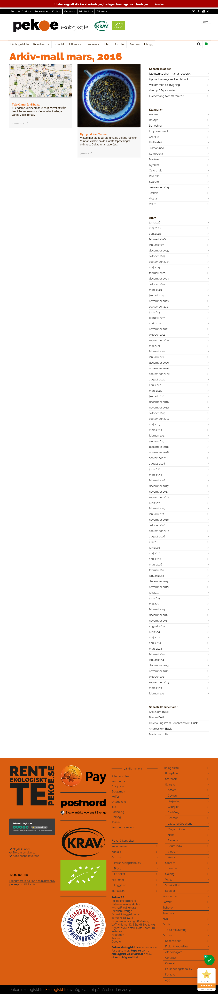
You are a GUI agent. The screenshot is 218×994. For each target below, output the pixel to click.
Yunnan (172, 857)
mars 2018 (155, 474)
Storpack (171, 779)
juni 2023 (154, 312)
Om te (166, 924)
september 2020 (159, 374)
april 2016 (155, 559)
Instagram (203, 11)
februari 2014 (157, 654)
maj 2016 (154, 553)
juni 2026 (154, 222)
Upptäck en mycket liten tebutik (169, 79)
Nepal (171, 834)
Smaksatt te (172, 885)
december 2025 (159, 250)
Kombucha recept (123, 827)
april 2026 (155, 233)
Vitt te (152, 204)
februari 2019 (157, 435)
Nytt (165, 918)
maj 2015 (154, 603)
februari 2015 (157, 609)
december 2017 (159, 486)
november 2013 (159, 671)
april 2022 (155, 323)
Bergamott (118, 791)
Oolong (116, 817)
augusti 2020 (157, 379)
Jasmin (172, 868)
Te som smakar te (23, 852)
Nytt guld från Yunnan (94, 134)
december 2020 (159, 362)
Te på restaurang (175, 929)
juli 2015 (154, 592)
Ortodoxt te (119, 801)
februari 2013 (157, 693)
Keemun (173, 818)
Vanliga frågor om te (162, 90)
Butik (165, 711)
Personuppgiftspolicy (127, 863)
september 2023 (159, 306)
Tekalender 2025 (159, 187)
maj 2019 (154, 424)
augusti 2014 (157, 626)
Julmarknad (156, 148)
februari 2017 (157, 508)
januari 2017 (156, 514)
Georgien (173, 806)
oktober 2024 (157, 284)
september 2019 (159, 418)
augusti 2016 (157, 536)
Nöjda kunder (21, 849)
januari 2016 (156, 575)
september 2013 (159, 682)
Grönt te (154, 136)
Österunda (155, 170)
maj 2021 (154, 345)
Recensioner (41, 11)
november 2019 (159, 407)
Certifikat (119, 874)
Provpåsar (171, 773)
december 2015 (159, 581)
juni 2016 (154, 547)
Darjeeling (155, 125)
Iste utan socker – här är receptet (169, 73)
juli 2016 (154, 542)
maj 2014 (154, 637)
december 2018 (159, 446)
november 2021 (158, 329)
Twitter (193, 11)
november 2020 (159, 368)
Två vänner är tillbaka (26, 104)
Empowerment (158, 131)
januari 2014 (156, 659)
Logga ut (120, 885)
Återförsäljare (173, 952)
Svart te (154, 181)
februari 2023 (157, 317)
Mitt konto (84, 11)
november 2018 (159, 452)
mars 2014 (155, 648)
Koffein (116, 796)
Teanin (116, 822)
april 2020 (155, 385)
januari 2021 (156, 357)
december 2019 (159, 402)
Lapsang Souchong (180, 823)
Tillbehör (168, 907)
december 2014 (159, 615)
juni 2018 (154, 469)
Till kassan (102, 11)
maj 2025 (154, 267)
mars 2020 (155, 390)
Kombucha (156, 153)
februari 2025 (157, 273)
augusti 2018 (157, 463)
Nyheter (154, 165)
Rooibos (170, 890)
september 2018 (159, 458)
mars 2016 (155, 564)
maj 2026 (155, 228)
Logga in (205, 21)
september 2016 (159, 531)
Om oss (68, 11)
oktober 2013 (157, 676)
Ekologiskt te (171, 768)
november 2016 (159, 519)
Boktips (153, 120)
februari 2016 (157, 570)
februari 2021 (157, 351)
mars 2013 (155, 688)
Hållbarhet (155, 142)
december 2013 (159, 665)
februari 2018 (157, 480)
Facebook (198, 11)
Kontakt (56, 11)
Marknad (154, 159)
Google (116, 941)
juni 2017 (154, 502)
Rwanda (154, 176)
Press (117, 868)
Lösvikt (167, 902)
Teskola (154, 193)
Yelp (208, 11)
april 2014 (155, 643)
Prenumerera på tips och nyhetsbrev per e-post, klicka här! (32, 882)
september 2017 (159, 497)
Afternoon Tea (120, 776)
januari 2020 (156, 396)
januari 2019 (156, 441)
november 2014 (159, 620)
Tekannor (168, 913)
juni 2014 (154, 631)
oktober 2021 (157, 334)
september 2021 (159, 340)
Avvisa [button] (159, 4)
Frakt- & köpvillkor (21, 11)
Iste (114, 806)
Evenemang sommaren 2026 (167, 96)
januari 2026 (156, 245)
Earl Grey (173, 812)
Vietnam (154, 198)
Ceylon (172, 795)
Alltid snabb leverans (26, 856)
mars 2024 (155, 289)
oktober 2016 (157, 525)
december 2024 (159, 278)
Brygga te (118, 786)
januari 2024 (156, 295)
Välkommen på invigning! (165, 84)
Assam (153, 114)
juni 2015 (154, 598)
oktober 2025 (157, 256)
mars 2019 (155, 430)
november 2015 (159, 587)
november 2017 (159, 491)
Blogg (166, 980)
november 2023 (159, 301)
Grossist (170, 963)
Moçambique (176, 829)
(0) (207, 44)
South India (175, 846)
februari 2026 (157, 239)
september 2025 (159, 261)
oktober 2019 (157, 413)
